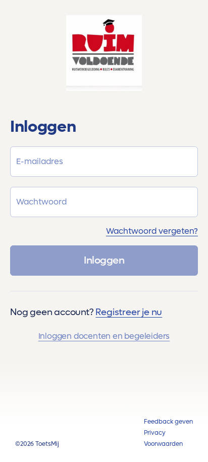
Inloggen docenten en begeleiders (104, 336)
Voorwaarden (163, 444)
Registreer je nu (128, 312)
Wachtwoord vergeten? (152, 231)
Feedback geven (168, 422)
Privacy (155, 433)
